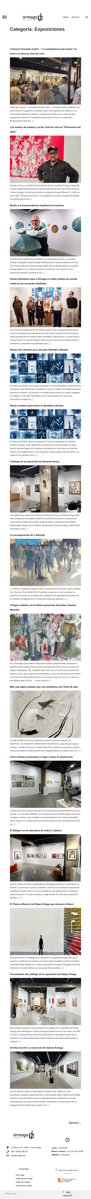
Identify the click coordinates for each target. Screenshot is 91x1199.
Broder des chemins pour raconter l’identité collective (39, 350)
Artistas (76, 17)
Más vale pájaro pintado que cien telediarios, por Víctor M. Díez (44, 687)
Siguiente (75, 1122)
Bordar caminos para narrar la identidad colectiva (37, 405)
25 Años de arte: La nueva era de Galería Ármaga (36, 1048)
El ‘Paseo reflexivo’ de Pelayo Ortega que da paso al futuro (42, 904)
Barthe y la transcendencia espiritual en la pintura (37, 205)
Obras (66, 17)
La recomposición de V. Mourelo (27, 535)
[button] (87, 17)
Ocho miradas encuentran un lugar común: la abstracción (41, 757)
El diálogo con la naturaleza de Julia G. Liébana (35, 830)
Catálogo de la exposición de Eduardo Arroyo (34, 461)
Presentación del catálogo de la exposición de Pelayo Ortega (43, 974)
